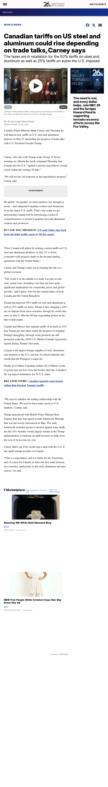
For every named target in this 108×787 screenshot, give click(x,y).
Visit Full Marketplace (55, 491)
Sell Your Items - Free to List (36, 491)
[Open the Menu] (4, 4)
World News (13, 24)
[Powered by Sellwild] (63, 654)
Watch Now (97, 4)
